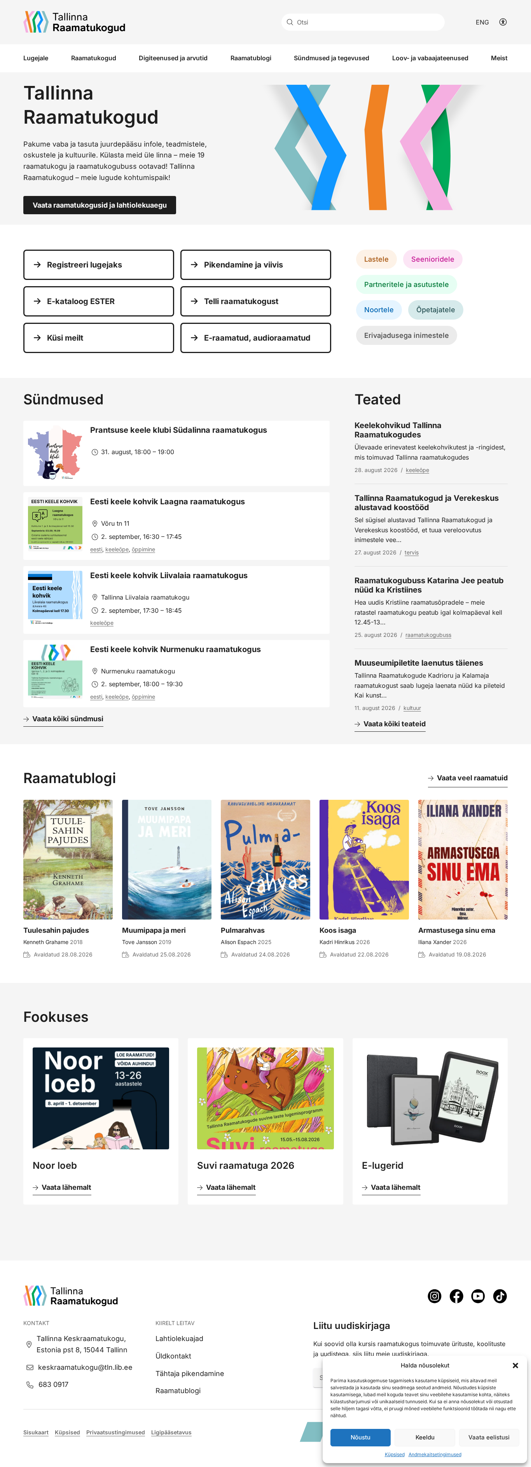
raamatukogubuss (428, 634)
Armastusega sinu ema (456, 930)
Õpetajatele (435, 310)
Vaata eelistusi (489, 1437)
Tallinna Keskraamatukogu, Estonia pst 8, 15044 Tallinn (82, 1344)
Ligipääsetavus (171, 1432)
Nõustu (360, 1437)
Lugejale (35, 58)
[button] (515, 1365)
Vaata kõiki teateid (394, 724)
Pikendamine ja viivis (243, 264)
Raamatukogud (93, 58)
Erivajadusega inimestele (406, 335)
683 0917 (53, 1384)
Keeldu (425, 1437)
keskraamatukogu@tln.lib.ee (85, 1367)
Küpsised (395, 1454)
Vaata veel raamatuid (472, 778)
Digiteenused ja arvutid (173, 58)
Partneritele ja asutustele (406, 284)
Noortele (379, 310)
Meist (499, 58)
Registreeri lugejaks (84, 264)
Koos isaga (338, 930)
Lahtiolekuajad (179, 1338)
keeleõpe (117, 549)
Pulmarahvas (243, 930)
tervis (412, 552)
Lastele (376, 259)
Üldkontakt (173, 1356)
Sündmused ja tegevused (331, 58)
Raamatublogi (251, 58)
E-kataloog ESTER (81, 301)
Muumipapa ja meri (154, 930)
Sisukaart (36, 1432)
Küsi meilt (65, 338)
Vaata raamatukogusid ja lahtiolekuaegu (100, 205)
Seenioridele (432, 259)
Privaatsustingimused (115, 1432)
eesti (96, 549)
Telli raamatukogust (241, 301)
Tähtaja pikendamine (189, 1373)
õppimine (143, 549)
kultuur (412, 708)
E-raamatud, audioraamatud (257, 338)
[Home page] (74, 22)
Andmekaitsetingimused (435, 1454)
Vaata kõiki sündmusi (67, 719)
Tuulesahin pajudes (56, 930)
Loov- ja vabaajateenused (430, 58)
